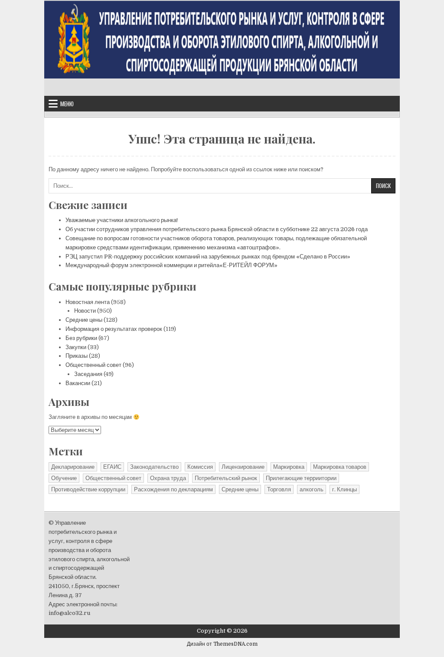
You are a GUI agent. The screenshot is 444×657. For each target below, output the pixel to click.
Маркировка (288, 467)
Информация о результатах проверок (113, 329)
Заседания (88, 374)
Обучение (64, 478)
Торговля (279, 489)
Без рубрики (81, 338)
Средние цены (83, 320)
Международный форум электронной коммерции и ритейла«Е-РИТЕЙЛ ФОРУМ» (171, 265)
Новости (85, 310)
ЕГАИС (112, 467)
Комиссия (200, 467)
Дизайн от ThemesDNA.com (222, 644)
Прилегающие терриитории (301, 478)
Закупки (75, 347)
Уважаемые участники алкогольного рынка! (121, 220)
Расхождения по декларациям (173, 489)
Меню (67, 103)
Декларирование (73, 467)
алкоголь (311, 489)
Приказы (76, 356)
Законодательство (154, 467)
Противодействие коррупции (88, 489)
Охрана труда (168, 478)
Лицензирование (243, 467)
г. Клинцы (344, 489)
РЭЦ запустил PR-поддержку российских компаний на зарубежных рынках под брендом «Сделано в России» (207, 256)
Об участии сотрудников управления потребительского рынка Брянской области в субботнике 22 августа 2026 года (216, 229)
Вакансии (77, 383)
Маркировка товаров (339, 467)
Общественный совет (93, 365)
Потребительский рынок (226, 478)
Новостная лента (87, 302)
